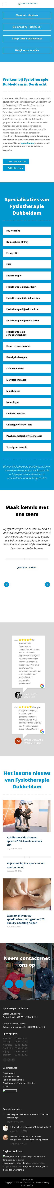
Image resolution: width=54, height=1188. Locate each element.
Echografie (12, 253)
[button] (6, 584)
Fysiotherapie (13, 275)
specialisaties (27, 143)
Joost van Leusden (26, 567)
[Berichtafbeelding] (4, 1114)
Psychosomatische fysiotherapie (24, 435)
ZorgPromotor (27, 1185)
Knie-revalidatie (15, 368)
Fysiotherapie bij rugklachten (22, 320)
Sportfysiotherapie (16, 447)
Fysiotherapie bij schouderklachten (16, 333)
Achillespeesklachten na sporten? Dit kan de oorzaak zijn (24, 841)
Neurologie (12, 402)
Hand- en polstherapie (18, 346)
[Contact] (30, 984)
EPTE (8, 264)
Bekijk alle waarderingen (34, 1166)
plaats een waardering (13, 1169)
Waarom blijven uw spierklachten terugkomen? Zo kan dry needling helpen (26, 919)
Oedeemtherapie (15, 413)
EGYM (5, 1086)
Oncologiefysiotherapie (19, 424)
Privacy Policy (27, 1180)
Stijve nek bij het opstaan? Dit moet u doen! (30, 1127)
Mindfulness (13, 390)
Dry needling (13, 230)
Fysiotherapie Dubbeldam (15, 1163)
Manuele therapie (16, 379)
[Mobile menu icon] (4, 4)
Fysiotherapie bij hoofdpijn (21, 286)
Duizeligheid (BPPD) (17, 241)
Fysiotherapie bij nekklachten (22, 309)
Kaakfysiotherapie (16, 357)
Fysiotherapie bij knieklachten (23, 298)
